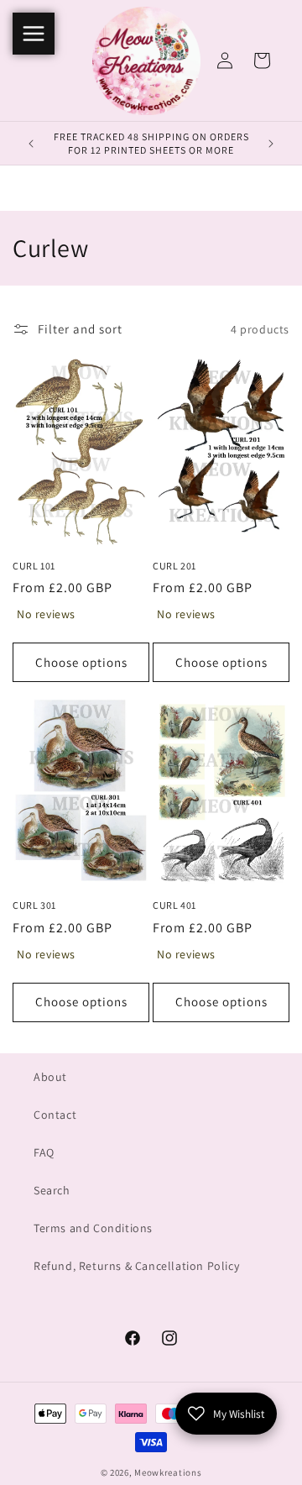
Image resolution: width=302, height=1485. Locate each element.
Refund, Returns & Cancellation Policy (136, 1265)
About (50, 1076)
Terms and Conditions (93, 1228)
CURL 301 (34, 905)
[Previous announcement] (31, 143)
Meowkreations (167, 1472)
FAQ (44, 1152)
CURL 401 (174, 905)
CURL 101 (34, 565)
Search (52, 1190)
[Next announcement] (271, 143)
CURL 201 (174, 565)
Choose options (81, 662)
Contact (55, 1114)
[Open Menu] (34, 34)
